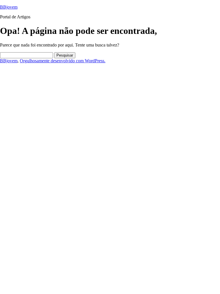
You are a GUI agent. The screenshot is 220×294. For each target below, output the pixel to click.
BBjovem (8, 7)
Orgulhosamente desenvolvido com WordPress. (62, 60)
